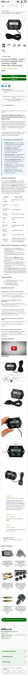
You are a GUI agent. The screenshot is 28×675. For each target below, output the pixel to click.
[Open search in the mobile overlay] (14, 5)
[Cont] (21, 2)
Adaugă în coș (14, 79)
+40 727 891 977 (8, 636)
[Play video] (14, 348)
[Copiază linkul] (9, 86)
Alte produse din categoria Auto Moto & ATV (14, 619)
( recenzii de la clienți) (12, 68)
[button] (24, 19)
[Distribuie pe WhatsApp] (6, 86)
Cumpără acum (14, 76)
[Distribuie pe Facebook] (2, 86)
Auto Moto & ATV (5, 83)
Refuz (20, 671)
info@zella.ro (7, 638)
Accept (8, 671)
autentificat (11, 539)
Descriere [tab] (3, 112)
